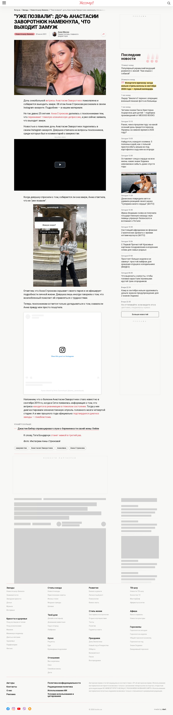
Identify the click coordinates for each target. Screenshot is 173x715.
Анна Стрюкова (59, 113)
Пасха (91, 657)
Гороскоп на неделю (138, 634)
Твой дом (53, 615)
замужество (21, 448)
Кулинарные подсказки (57, 649)
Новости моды (54, 591)
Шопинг (51, 606)
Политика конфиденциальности (64, 683)
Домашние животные (56, 622)
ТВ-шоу (134, 588)
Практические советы (57, 595)
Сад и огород (53, 626)
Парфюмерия (11, 645)
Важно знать (94, 603)
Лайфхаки (52, 630)
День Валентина (95, 642)
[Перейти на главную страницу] (86, 3)
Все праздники (95, 660)
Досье (9, 603)
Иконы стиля (53, 599)
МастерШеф (135, 599)
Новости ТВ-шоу (137, 591)
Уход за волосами (13, 626)
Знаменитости (12, 595)
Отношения (53, 658)
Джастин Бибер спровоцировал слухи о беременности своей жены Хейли (58, 428)
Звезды (10, 588)
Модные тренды (54, 603)
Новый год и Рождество (99, 645)
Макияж (9, 630)
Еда (49, 645)
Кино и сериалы (136, 615)
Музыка (9, 606)
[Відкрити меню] (4, 3)
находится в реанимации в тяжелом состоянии (59, 406)
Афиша (133, 611)
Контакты (11, 687)
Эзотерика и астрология (99, 615)
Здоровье (10, 641)
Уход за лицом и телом (15, 622)
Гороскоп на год (136, 642)
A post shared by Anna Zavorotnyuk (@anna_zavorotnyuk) (62, 390)
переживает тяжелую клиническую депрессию (54, 117)
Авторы (10, 683)
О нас (9, 690)
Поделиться (103, 34)
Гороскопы (135, 627)
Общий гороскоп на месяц (140, 638)
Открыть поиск (169, 3)
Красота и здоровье (16, 619)
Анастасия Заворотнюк (42, 448)
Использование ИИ (57, 690)
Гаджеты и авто (95, 630)
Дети (50, 672)
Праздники (94, 638)
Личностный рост (96, 595)
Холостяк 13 (135, 595)
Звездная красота (13, 599)
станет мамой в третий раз (66, 435)
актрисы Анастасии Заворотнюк (64, 100)
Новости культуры (137, 618)
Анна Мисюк (63, 32)
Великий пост (94, 653)
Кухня (50, 638)
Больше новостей (140, 314)
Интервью (10, 610)
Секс (50, 665)
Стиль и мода (55, 588)
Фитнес (9, 648)
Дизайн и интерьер (55, 618)
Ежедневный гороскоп (139, 649)
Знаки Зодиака (136, 645)
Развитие (93, 588)
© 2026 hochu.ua (95, 709)
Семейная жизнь (54, 669)
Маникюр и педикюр (14, 633)
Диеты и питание (13, 637)
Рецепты (51, 642)
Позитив (92, 626)
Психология (94, 599)
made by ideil (160, 709)
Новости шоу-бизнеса (24, 34)
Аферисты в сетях (137, 603)
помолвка (61, 448)
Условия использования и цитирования (61, 695)
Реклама (10, 694)
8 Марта (92, 649)
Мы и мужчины (54, 661)
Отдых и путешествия (98, 618)
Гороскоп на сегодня (138, 630)
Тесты (91, 622)
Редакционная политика (60, 687)
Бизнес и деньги (95, 591)
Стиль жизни (95, 611)
